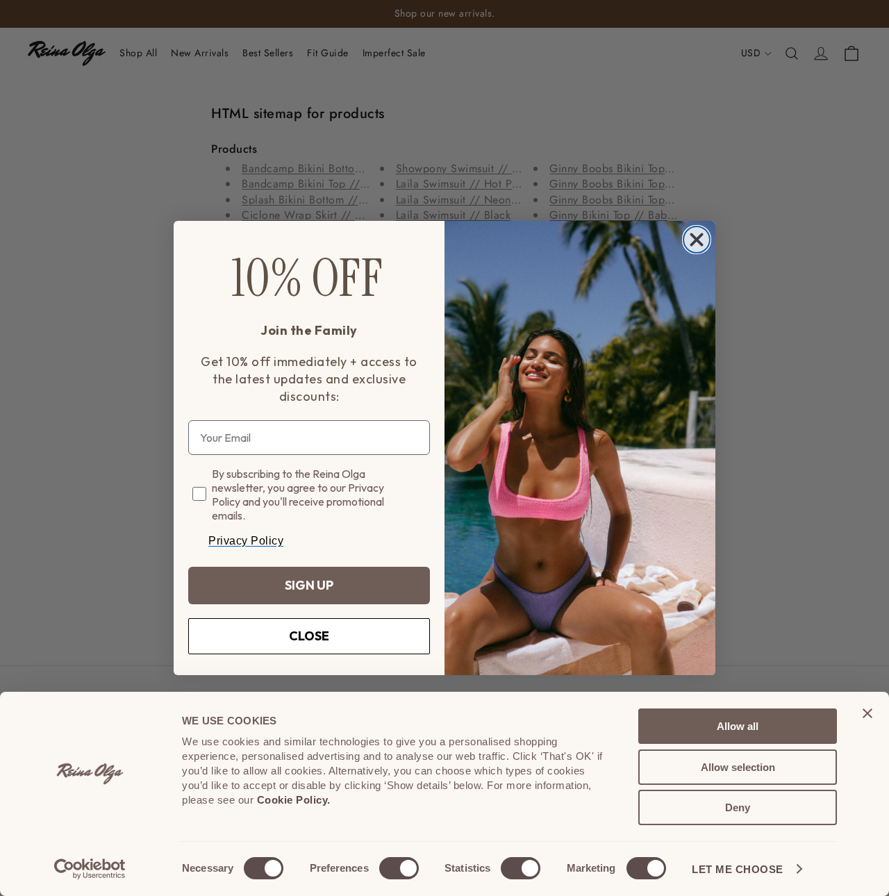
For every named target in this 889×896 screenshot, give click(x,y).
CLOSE (309, 636)
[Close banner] (867, 713)
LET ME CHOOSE (737, 869)
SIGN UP (309, 585)
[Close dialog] (696, 239)
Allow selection (738, 767)
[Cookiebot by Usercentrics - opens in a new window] (90, 868)
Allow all (737, 726)
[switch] (399, 868)
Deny (737, 807)
